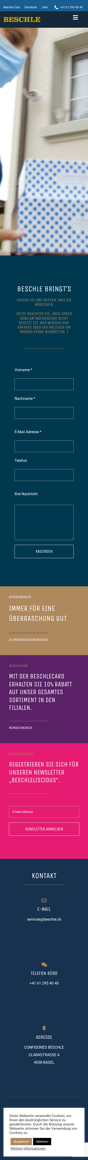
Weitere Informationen (28, 1148)
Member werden (20, 728)
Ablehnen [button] (42, 1141)
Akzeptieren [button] (21, 1141)
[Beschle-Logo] (22, 18)
